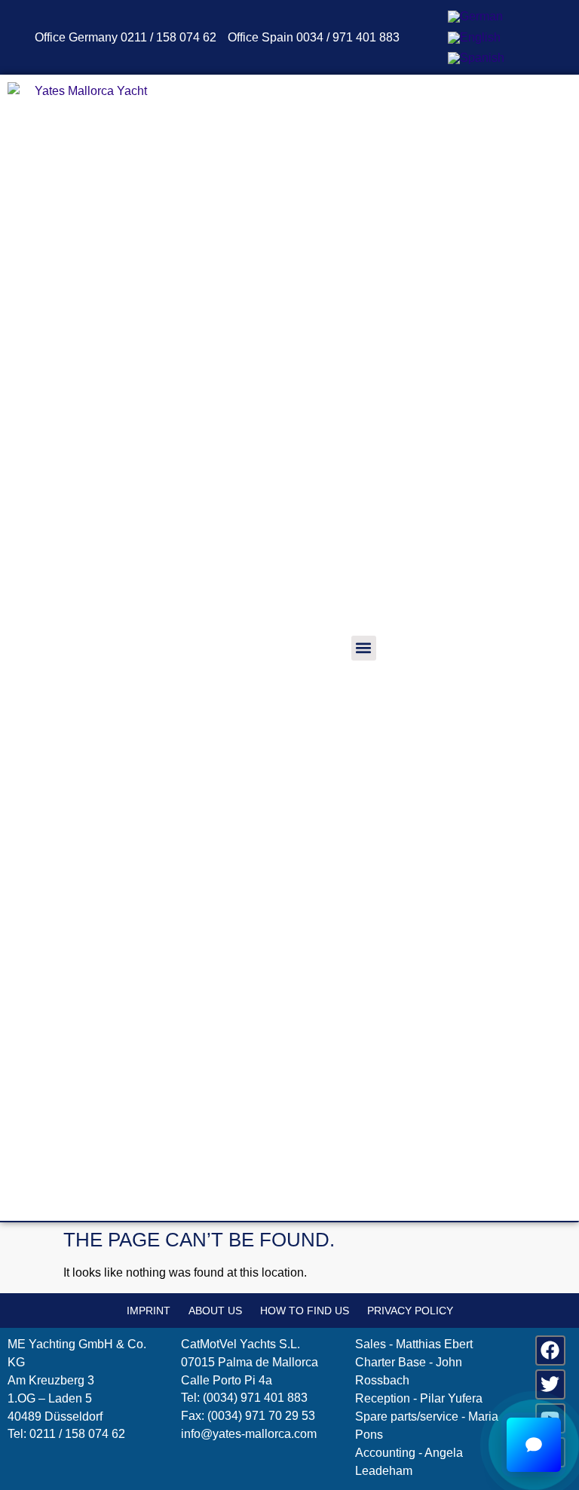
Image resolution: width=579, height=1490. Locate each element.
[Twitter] (550, 1384)
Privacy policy (410, 1311)
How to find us (304, 1311)
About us (215, 1311)
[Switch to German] (475, 16)
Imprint (148, 1311)
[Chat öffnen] (534, 1445)
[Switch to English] (474, 37)
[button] (363, 648)
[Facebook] (550, 1350)
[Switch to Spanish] (476, 58)
